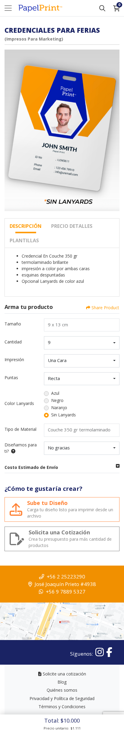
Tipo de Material (20, 429)
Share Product (105, 307)
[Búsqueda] (102, 8)
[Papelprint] (40, 8)
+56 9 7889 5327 (65, 591)
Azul (55, 393)
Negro (57, 400)
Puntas (11, 377)
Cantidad (13, 342)
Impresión (14, 359)
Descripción (26, 226)
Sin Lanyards (63, 415)
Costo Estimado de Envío (31, 467)
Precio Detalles (71, 226)
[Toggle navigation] (8, 8)
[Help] (12, 451)
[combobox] (81, 342)
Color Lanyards (19, 403)
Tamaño (13, 324)
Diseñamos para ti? (21, 448)
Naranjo (59, 407)
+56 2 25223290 (66, 576)
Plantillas (24, 240)
